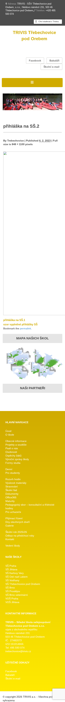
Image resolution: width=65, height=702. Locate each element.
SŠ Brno (10, 587)
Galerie (9, 525)
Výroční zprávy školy (17, 459)
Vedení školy (12, 545)
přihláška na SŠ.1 (14, 320)
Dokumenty (11, 493)
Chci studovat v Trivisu (48, 21)
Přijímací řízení (14, 518)
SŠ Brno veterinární (16, 594)
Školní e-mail (51, 66)
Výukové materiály (15, 482)
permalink (25, 328)
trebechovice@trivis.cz (18, 651)
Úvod (8, 431)
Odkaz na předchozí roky (19, 535)
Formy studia (12, 462)
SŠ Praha (10, 565)
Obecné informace (16, 441)
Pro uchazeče (13, 511)
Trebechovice (15, 140)
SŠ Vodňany (12, 580)
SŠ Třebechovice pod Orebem (22, 584)
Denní (8, 469)
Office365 (10, 497)
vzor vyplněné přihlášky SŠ (20, 324)
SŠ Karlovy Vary (14, 573)
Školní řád (11, 490)
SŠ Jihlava (11, 569)
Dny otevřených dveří (17, 521)
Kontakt (9, 539)
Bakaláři (54, 60)
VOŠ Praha (11, 598)
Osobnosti (11, 451)
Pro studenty (12, 472)
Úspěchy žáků (13, 455)
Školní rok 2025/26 (16, 532)
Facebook (35, 60)
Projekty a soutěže (16, 444)
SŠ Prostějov (12, 591)
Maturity (10, 501)
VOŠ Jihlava (12, 602)
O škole (9, 434)
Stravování (11, 486)
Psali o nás (11, 448)
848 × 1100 (18, 144)
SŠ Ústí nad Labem (16, 576)
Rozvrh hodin (13, 479)
